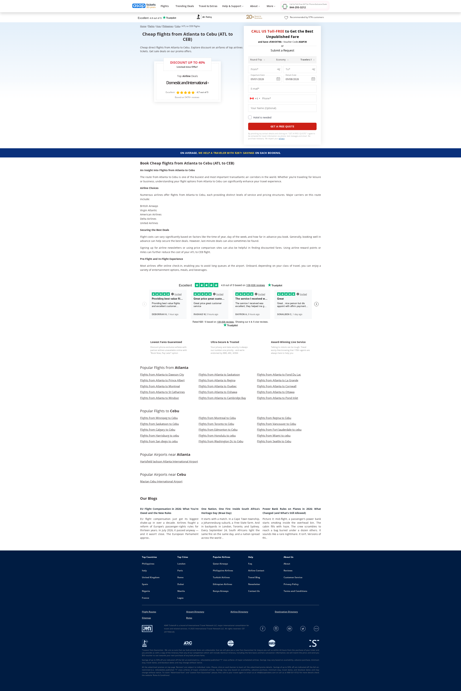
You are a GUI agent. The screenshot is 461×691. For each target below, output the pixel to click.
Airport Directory (195, 611)
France (145, 597)
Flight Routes (149, 611)
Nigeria (146, 591)
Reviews (288, 570)
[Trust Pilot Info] (254, 17)
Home (143, 26)
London (181, 563)
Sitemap (146, 617)
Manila (181, 591)
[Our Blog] (316, 628)
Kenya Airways (221, 591)
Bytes (189, 617)
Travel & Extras (208, 6)
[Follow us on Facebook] (263, 628)
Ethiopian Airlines (222, 584)
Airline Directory (239, 611)
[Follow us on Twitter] (303, 628)
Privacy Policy (291, 584)
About (287, 563)
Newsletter (254, 584)
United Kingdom (151, 577)
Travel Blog (254, 577)
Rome (180, 577)
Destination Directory (286, 611)
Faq (250, 563)
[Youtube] (289, 628)
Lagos (180, 597)
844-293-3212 (298, 7)
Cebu (177, 26)
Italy (144, 570)
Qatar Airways (220, 563)
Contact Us (254, 591)
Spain (145, 584)
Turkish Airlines (221, 577)
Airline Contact (256, 570)
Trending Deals (185, 6)
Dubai (180, 584)
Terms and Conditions (295, 591)
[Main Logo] (144, 6)
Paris (180, 570)
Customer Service (293, 577)
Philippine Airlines (223, 570)
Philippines (167, 26)
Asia (158, 26)
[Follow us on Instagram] (276, 628)
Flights (165, 6)
